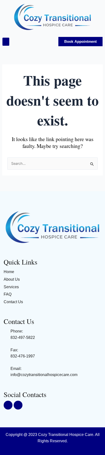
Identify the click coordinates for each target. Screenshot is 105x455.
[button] (5, 42)
